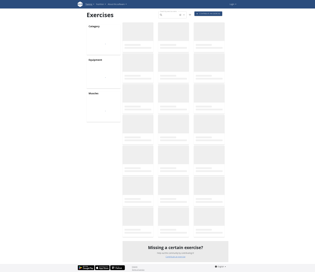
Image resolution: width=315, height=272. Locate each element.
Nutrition (100, 4)
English (220, 266)
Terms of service (138, 270)
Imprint (134, 267)
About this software (116, 4)
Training (89, 4)
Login (232, 4)
